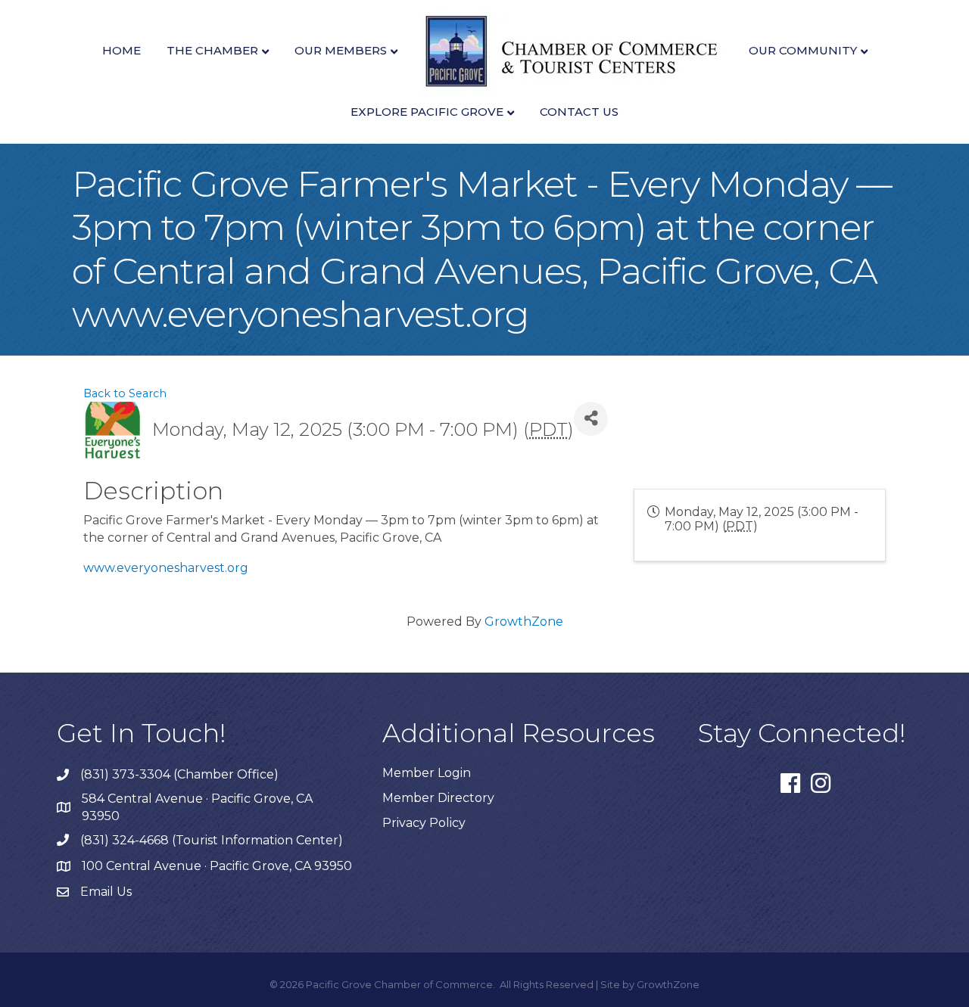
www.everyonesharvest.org (165, 568)
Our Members (340, 50)
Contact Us (579, 111)
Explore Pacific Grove (427, 111)
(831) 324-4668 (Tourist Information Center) (211, 840)
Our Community (803, 50)
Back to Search (125, 393)
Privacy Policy (424, 823)
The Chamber (212, 50)
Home (121, 50)
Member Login (426, 773)
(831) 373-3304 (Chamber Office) (179, 774)
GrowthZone (523, 621)
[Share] (591, 419)
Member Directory (438, 798)
